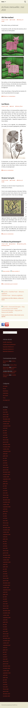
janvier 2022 (5, 525)
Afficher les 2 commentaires (9, 96)
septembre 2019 (6, 589)
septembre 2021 (6, 534)
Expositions (5, 391)
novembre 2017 (6, 640)
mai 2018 (5, 626)
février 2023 (5, 495)
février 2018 (5, 633)
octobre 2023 (6, 476)
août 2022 (5, 509)
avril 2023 (5, 490)
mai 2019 (5, 599)
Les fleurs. (5, 104)
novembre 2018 (6, 613)
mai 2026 (5, 409)
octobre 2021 (6, 532)
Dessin (12, 106)
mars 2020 (5, 576)
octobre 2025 (6, 423)
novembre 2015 (6, 696)
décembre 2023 (6, 472)
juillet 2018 (5, 622)
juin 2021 (5, 541)
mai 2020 (5, 571)
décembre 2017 (6, 638)
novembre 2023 (6, 474)
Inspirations (13, 244)
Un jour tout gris (7, 178)
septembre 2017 (6, 645)
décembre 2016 (6, 666)
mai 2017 (5, 654)
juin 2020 (5, 569)
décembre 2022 (6, 499)
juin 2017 (5, 652)
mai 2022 (5, 516)
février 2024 (5, 467)
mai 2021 (5, 543)
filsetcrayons (6, 361)
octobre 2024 (6, 449)
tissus (8, 245)
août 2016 (5, 675)
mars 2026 (5, 412)
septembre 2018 (6, 617)
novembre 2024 (6, 446)
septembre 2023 (6, 479)
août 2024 (5, 453)
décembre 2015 (6, 693)
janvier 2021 (5, 553)
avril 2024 (5, 463)
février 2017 (5, 661)
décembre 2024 (6, 444)
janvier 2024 (5, 469)
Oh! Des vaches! (7, 17)
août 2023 (5, 481)
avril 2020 (5, 573)
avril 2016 (5, 684)
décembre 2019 (6, 583)
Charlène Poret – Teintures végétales (12, 295)
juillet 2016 (5, 677)
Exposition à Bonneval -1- (8, 351)
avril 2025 (5, 435)
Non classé (5, 395)
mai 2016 (5, 682)
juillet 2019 (5, 594)
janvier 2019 (5, 608)
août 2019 (5, 592)
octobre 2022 (6, 504)
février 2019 (5, 606)
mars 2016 (5, 686)
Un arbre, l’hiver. (13, 365)
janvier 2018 (5, 636)
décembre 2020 (6, 555)
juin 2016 (5, 680)
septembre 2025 (6, 426)
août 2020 (5, 564)
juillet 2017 (5, 650)
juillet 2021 (5, 539)
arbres (19, 180)
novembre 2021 (6, 529)
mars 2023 (5, 493)
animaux (20, 19)
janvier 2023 (5, 497)
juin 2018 (5, 624)
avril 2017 (5, 656)
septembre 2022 (6, 506)
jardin (24, 244)
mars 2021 (5, 548)
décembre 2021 (6, 527)
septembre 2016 (6, 673)
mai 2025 (5, 433)
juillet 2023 (5, 483)
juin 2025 (5, 430)
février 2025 (5, 439)
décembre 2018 (6, 610)
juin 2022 (5, 513)
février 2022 (5, 523)
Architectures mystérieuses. (9, 344)
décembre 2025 (6, 419)
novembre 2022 (6, 502)
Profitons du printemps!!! (11, 242)
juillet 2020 (5, 566)
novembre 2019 (6, 585)
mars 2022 (5, 520)
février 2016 (5, 689)
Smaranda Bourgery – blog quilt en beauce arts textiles (11, 311)
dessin (18, 106)
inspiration (20, 244)
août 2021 (5, 536)
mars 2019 (5, 603)
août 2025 (5, 428)
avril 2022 (5, 518)
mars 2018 (5, 631)
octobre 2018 (6, 615)
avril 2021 (5, 546)
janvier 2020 (5, 580)
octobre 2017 (6, 643)
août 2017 (5, 647)
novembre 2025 (6, 421)
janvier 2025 (5, 442)
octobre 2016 (6, 670)
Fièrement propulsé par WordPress (9, 705)
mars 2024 (5, 465)
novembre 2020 (6, 557)
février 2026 (5, 414)
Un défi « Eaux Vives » (7, 342)
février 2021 (5, 550)
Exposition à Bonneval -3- (8, 346)
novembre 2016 (6, 668)
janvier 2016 (5, 691)
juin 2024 (5, 458)
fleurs (21, 106)
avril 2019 (5, 601)
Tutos (4, 397)
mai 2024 (5, 460)
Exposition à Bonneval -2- (8, 349)
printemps (3, 245)
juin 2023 (5, 486)
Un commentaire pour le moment (10, 284)
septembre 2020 (6, 562)
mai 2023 (5, 488)
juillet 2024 (5, 456)
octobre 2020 (6, 559)
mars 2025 (5, 437)
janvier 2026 (5, 416)
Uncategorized (6, 400)
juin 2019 (5, 596)
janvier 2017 (5, 663)
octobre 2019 (6, 587)
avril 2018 (5, 629)
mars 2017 (5, 659)
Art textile (13, 19)
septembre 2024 (6, 451)
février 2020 (5, 578)
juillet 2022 (5, 511)
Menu (2, 1)
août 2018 (5, 620)
